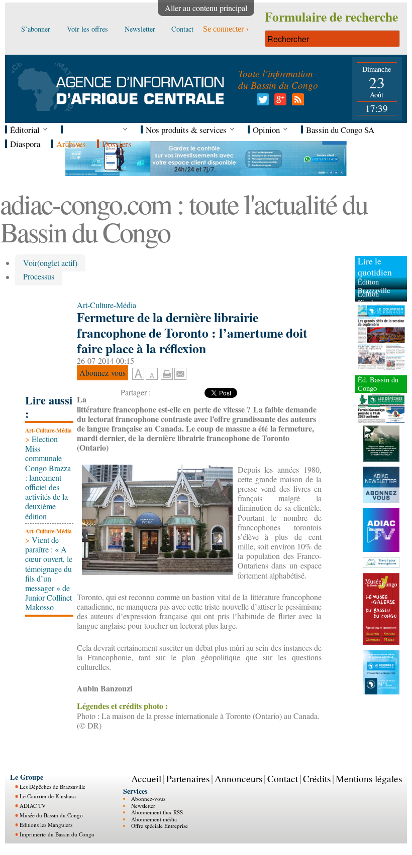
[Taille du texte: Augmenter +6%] (138, 374)
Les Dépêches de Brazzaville (52, 786)
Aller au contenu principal (206, 8)
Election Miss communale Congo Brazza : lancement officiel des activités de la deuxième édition (48, 477)
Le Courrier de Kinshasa (48, 796)
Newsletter (143, 805)
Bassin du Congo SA (340, 129)
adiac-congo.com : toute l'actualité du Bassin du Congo (183, 217)
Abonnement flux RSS (157, 812)
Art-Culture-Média (48, 430)
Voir (50, 262)
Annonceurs (238, 778)
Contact (282, 778)
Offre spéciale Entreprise (159, 825)
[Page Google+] (278, 102)
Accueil (146, 778)
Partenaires (188, 778)
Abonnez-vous (148, 798)
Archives (71, 144)
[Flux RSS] (296, 102)
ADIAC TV (33, 805)
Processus (38, 276)
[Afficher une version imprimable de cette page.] (166, 372)
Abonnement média (154, 819)
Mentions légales (369, 778)
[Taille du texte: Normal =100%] (152, 374)
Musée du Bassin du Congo (51, 815)
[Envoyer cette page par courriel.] (180, 372)
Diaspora (25, 144)
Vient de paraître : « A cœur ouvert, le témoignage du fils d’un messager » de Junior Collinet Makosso (48, 573)
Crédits (317, 778)
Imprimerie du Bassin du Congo (57, 834)
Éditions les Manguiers (46, 824)
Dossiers (117, 144)
